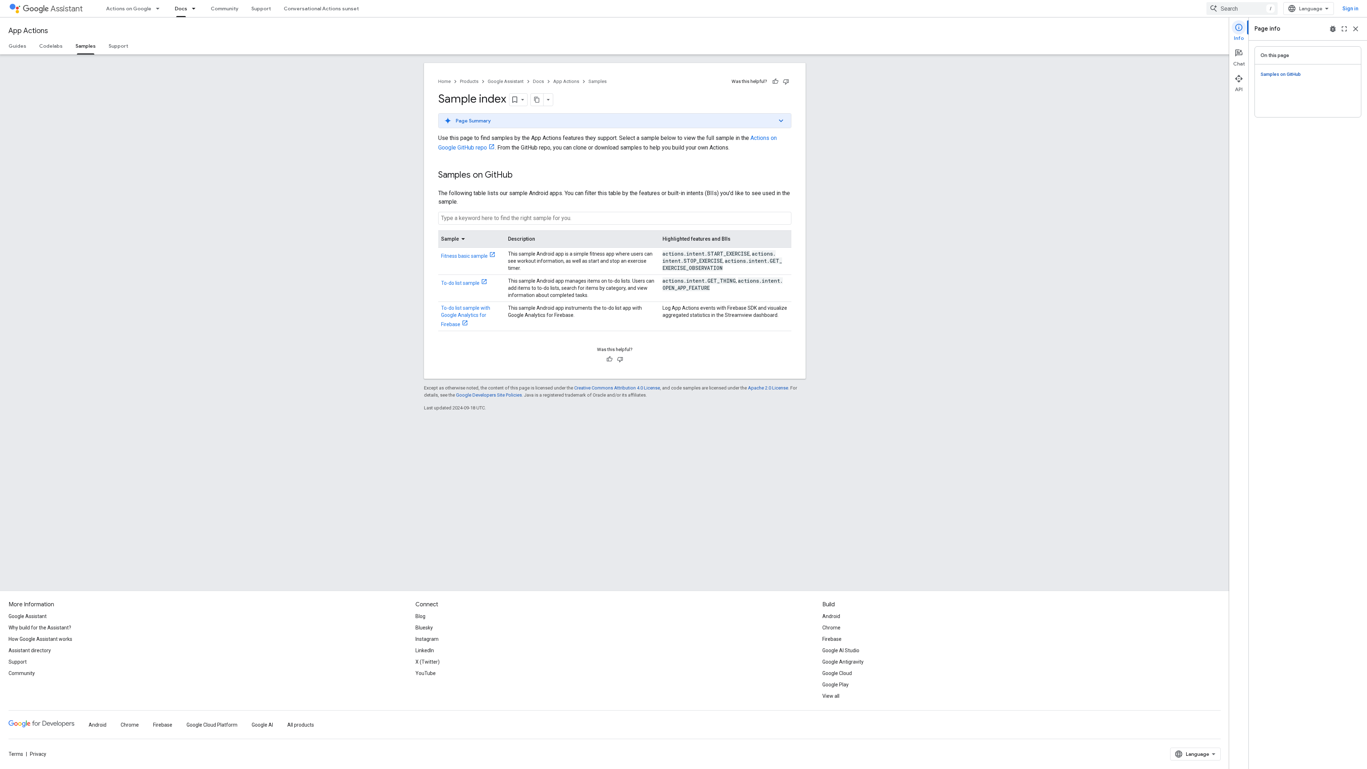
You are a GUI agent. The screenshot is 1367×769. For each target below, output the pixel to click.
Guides (17, 46)
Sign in (1350, 8)
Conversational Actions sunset (321, 8)
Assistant (67, 9)
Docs (181, 8)
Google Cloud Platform (212, 725)
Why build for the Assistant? (40, 628)
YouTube (425, 673)
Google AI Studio (840, 650)
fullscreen (1344, 29)
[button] (615, 121)
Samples (85, 46)
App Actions (28, 30)
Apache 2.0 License (768, 388)
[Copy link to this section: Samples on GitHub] (520, 175)
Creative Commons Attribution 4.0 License (617, 388)
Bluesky (424, 628)
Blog (420, 616)
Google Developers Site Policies (489, 395)
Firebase (832, 639)
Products (469, 81)
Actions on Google (128, 8)
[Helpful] (775, 81)
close (1355, 29)
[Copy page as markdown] (537, 100)
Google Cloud (837, 673)
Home (444, 81)
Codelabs (51, 46)
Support (261, 8)
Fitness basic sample (464, 256)
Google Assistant (506, 81)
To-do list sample (460, 283)
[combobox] (1242, 8)
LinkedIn (424, 650)
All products (300, 725)
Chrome (831, 628)
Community (225, 8)
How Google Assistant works (40, 639)
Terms (16, 754)
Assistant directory (30, 650)
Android (831, 616)
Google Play (835, 684)
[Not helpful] (786, 81)
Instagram (427, 639)
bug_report (1333, 29)
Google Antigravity (843, 662)
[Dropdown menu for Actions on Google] (159, 8)
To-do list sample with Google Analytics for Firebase (465, 316)
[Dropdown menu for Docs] (195, 8)
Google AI (262, 725)
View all (830, 696)
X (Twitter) (427, 662)
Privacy (38, 754)
